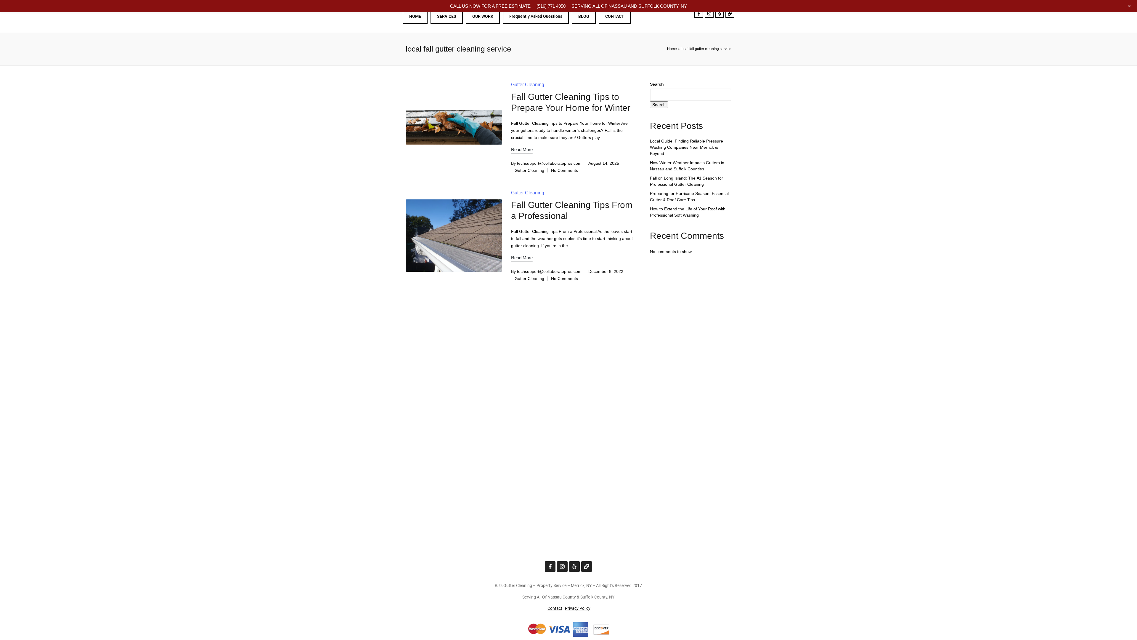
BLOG (583, 16)
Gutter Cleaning (527, 84)
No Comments (564, 170)
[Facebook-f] (698, 13)
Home (672, 49)
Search (657, 84)
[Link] (729, 13)
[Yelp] (719, 13)
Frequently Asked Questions (535, 16)
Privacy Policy (577, 608)
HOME (415, 16)
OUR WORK (482, 16)
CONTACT (614, 16)
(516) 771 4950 (551, 6)
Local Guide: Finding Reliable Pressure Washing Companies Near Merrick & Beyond (686, 147)
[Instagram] (709, 13)
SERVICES (446, 16)
